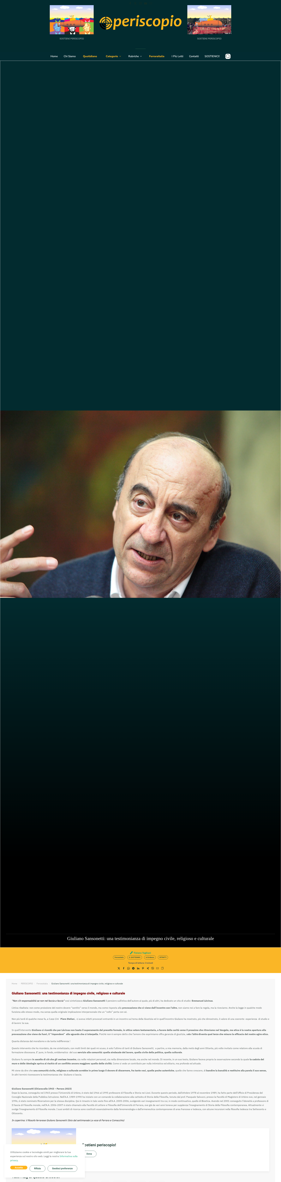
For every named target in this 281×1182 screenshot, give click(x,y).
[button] (228, 56)
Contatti (194, 56)
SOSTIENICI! (212, 56)
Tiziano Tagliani (142, 952)
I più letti (177, 56)
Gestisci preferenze (62, 1168)
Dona (89, 1154)
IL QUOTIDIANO (134, 957)
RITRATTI (163, 957)
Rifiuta (37, 1168)
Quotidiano (90, 56)
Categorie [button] (112, 56)
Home (54, 56)
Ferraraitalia (156, 56)
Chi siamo (70, 56)
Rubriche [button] (133, 56)
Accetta (19, 1167)
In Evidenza (150, 957)
